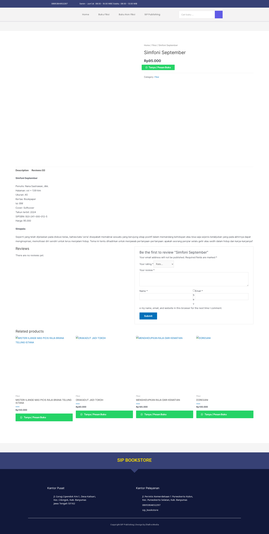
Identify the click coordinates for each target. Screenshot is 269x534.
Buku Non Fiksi (127, 14)
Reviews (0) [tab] (38, 170)
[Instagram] (197, 4)
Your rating (146, 264)
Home (85, 14)
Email (199, 290)
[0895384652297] (48, 3)
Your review (147, 270)
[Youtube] (221, 4)
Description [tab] (22, 170)
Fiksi (154, 45)
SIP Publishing (152, 14)
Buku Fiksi (103, 14)
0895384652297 (59, 3)
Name (143, 290)
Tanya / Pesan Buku (160, 67)
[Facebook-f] (203, 4)
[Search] (219, 14)
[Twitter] (209, 4)
